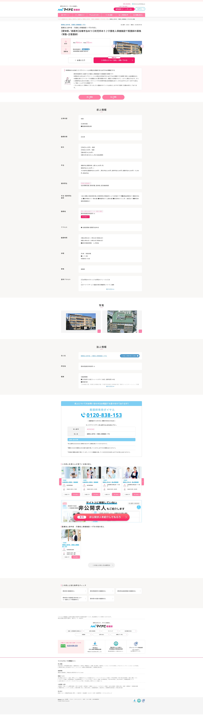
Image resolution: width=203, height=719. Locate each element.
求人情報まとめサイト (62, 677)
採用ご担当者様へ (127, 3)
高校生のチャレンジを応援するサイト (87, 677)
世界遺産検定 (71, 679)
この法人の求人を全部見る (101, 565)
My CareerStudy (111, 679)
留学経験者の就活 (68, 665)
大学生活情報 (114, 677)
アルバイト (120, 665)
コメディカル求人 (70, 687)
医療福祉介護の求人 (97, 667)
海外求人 (101, 665)
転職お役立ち (139, 15)
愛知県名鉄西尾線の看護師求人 (126, 591)
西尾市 (79, 19)
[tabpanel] (127, 49)
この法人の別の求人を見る (128, 356)
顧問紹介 (128, 686)
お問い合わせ (101, 634)
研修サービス (61, 693)
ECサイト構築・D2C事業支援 (100, 679)
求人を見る (75, 494)
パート (125, 665)
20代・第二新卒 (79, 686)
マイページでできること (139, 3)
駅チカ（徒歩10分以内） (86, 211)
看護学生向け (76, 665)
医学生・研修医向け (85, 665)
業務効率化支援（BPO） (70, 693)
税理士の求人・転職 (120, 686)
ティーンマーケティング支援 (103, 677)
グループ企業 (88, 699)
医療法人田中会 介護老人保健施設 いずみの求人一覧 (95, 19)
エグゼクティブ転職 (103, 686)
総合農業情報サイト (79, 679)
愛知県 (74, 19)
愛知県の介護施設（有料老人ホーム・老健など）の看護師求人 (72, 598)
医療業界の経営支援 (110, 687)
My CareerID (120, 679)
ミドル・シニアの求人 (134, 665)
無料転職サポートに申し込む (124, 9)
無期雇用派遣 (95, 687)
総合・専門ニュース (73, 677)
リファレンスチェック (107, 693)
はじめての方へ (95, 15)
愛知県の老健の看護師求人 (98, 598)
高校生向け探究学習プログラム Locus (75, 672)
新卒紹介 (86, 686)
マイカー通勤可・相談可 (97, 211)
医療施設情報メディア (129, 679)
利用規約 (83, 634)
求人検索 (110, 15)
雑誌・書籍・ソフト (133, 677)
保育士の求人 (87, 687)
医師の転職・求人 (79, 687)
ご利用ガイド (80, 15)
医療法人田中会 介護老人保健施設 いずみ (73, 25)
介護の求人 (101, 687)
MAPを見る (84, 216)
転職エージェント (93, 686)
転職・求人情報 (94, 665)
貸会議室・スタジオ (87, 693)
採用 (84, 699)
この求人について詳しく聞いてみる (114, 59)
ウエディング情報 (62, 679)
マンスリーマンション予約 (77, 681)
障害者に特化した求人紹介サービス (66, 667)
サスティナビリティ (78, 699)
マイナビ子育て (89, 679)
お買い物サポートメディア (64, 681)
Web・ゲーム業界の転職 (68, 686)
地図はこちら (85, 49)
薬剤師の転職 (135, 686)
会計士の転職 (112, 686)
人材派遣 (60, 686)
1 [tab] (126, 52)
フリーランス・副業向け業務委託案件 (84, 667)
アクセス (71, 699)
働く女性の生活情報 (123, 677)
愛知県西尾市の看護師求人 (98, 591)
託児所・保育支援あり (85, 183)
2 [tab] (128, 52)
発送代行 (79, 693)
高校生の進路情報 (61, 672)
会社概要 (66, 699)
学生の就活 (60, 665)
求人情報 (90, 97)
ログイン (139, 9)
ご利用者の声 (124, 15)
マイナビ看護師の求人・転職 (64, 19)
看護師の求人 (61, 687)
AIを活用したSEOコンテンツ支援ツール (93, 681)
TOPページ (66, 15)
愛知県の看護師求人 (69, 591)
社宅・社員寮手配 (97, 693)
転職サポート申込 (119, 634)
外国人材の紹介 (119, 687)
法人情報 (113, 97)
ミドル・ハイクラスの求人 (110, 665)
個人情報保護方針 (96, 699)
